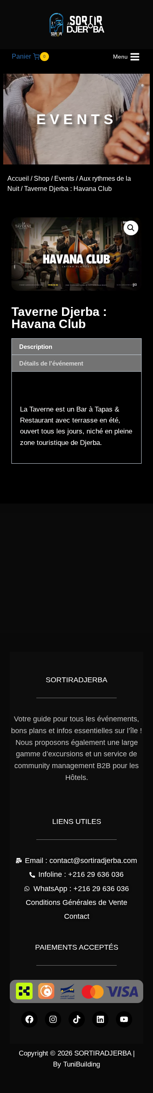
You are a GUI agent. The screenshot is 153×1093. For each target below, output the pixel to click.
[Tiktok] (77, 1019)
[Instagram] (53, 1019)
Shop (41, 178)
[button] (131, 228)
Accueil (18, 178)
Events (64, 178)
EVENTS (76, 119)
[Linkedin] (100, 1019)
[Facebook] (29, 1019)
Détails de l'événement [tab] (51, 363)
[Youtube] (124, 1019)
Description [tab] (35, 346)
